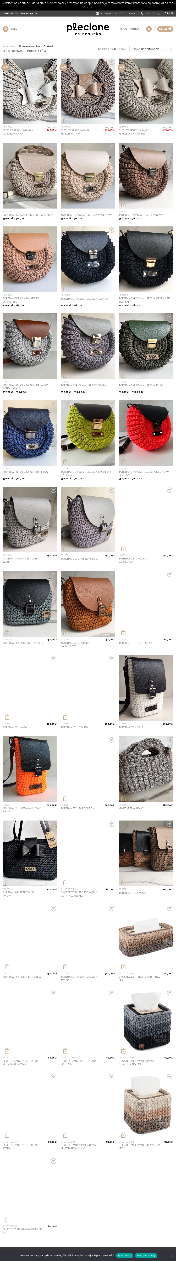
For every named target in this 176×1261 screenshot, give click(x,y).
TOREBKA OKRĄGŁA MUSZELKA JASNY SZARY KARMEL (25, 387)
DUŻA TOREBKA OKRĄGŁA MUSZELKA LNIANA (18, 132)
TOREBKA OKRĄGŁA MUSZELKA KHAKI (141, 385)
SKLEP (14, 29)
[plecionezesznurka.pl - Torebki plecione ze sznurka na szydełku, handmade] (88, 29)
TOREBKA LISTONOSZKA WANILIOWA (133, 560)
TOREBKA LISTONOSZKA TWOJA (22, 976)
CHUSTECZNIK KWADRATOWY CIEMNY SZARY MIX (136, 1062)
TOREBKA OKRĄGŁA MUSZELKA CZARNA (84, 298)
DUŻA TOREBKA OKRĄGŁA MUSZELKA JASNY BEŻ (134, 132)
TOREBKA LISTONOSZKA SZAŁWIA (23, 642)
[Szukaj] (5, 29)
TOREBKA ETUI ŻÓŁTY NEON (77, 808)
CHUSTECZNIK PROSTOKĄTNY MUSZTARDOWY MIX (20, 1062)
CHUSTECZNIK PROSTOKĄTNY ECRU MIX (78, 1062)
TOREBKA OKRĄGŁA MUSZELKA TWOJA (79, 978)
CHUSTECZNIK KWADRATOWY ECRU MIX (140, 1147)
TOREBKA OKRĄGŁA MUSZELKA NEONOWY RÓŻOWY (144, 473)
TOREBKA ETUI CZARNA (75, 727)
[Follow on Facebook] (165, 13)
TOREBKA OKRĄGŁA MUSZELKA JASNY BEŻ (28, 214)
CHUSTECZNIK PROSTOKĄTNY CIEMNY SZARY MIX (78, 894)
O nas (123, 29)
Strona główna (9, 46)
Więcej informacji (146, 1255)
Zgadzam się (125, 1255)
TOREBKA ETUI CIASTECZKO (135, 642)
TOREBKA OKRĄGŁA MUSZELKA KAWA (141, 214)
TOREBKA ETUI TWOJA (132, 892)
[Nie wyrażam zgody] (171, 1256)
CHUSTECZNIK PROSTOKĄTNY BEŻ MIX (139, 978)
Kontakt (135, 29)
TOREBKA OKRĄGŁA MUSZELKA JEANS (25, 472)
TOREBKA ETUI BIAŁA (131, 727)
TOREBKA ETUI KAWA (15, 727)
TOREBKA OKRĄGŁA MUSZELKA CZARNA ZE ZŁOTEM (144, 300)
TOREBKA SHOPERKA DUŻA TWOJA (19, 894)
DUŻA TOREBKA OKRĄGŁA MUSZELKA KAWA (76, 132)
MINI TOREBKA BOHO (131, 808)
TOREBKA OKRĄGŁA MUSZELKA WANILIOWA (86, 214)
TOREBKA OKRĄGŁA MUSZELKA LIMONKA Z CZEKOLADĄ (86, 473)
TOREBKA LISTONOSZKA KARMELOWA (75, 644)
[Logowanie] (149, 29)
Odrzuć (88, 7)
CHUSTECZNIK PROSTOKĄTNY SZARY (20, 1147)
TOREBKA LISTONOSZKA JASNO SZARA (21, 560)
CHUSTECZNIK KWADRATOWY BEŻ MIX (23, 1231)
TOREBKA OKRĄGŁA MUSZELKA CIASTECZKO (21, 300)
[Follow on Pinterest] (172, 13)
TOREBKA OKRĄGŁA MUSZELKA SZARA (83, 385)
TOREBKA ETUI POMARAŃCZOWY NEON (22, 810)
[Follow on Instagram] (168, 13)
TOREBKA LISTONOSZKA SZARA (79, 558)
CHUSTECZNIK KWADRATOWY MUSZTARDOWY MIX (78, 1147)
